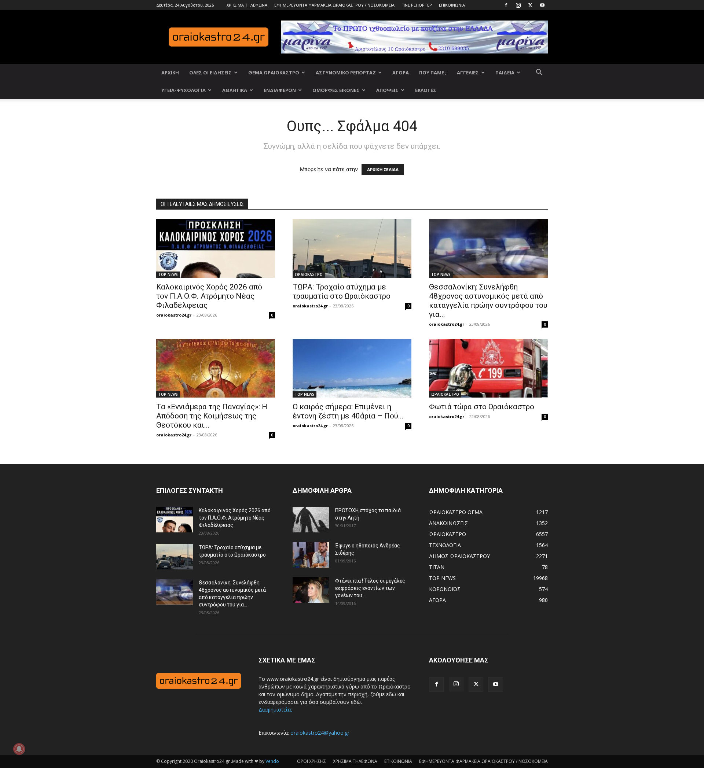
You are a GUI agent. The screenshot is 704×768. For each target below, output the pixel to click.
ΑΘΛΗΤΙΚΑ (234, 90)
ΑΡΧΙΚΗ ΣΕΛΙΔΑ (383, 169)
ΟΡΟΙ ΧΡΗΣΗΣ (311, 761)
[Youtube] (542, 5)
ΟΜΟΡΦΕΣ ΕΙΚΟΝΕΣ (336, 90)
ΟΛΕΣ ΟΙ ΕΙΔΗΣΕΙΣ (210, 72)
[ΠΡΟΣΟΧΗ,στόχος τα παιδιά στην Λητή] (311, 519)
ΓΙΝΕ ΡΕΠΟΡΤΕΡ (417, 5)
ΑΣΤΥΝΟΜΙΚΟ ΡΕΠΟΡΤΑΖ (346, 72)
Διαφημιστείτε (275, 709)
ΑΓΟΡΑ (400, 72)
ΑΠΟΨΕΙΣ (387, 90)
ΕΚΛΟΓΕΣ (425, 90)
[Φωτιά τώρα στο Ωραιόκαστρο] (488, 368)
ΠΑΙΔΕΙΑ (504, 72)
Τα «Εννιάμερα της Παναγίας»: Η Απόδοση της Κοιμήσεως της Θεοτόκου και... (211, 415)
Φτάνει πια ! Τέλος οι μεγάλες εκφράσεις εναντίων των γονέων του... (370, 588)
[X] (530, 5)
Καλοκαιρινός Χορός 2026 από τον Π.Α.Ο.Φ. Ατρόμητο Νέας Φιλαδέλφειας (209, 296)
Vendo (272, 761)
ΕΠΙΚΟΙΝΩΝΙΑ (452, 5)
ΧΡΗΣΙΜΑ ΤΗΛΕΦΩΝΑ (247, 5)
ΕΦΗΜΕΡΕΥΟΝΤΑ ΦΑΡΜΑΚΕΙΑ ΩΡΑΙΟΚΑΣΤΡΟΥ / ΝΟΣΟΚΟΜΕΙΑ (334, 5)
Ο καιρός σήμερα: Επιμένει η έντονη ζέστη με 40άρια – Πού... (348, 411)
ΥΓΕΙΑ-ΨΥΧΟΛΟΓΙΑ (183, 90)
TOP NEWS (168, 274)
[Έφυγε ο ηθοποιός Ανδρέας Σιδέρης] (311, 555)
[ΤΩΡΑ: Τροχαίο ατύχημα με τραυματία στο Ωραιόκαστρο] (352, 248)
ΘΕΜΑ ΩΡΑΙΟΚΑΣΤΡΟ (273, 72)
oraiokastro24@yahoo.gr (319, 732)
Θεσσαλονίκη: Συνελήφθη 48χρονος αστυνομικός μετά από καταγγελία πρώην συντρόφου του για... (488, 301)
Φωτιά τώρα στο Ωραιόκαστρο (481, 406)
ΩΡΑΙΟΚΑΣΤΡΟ (309, 274)
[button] (539, 73)
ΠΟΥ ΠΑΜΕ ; (433, 72)
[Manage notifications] (19, 749)
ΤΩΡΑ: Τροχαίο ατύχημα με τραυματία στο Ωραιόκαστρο (341, 291)
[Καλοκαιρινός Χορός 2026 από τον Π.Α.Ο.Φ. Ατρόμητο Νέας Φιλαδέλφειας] (215, 248)
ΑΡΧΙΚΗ (170, 72)
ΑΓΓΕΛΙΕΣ (468, 72)
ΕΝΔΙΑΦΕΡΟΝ (280, 90)
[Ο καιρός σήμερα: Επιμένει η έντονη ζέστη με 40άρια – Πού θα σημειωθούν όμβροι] (352, 368)
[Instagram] (518, 5)
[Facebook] (505, 5)
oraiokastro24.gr (173, 315)
